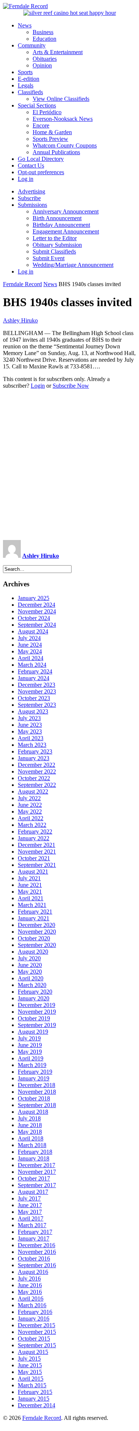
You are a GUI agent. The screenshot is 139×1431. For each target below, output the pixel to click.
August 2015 (33, 1352)
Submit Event (48, 258)
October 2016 (34, 1258)
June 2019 (30, 1045)
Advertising (31, 191)
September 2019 (37, 1025)
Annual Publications (56, 152)
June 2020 (30, 965)
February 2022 (35, 831)
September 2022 (37, 785)
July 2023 (29, 718)
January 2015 (33, 1398)
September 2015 (37, 1345)
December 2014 (36, 1405)
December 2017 (36, 1165)
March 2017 (32, 1225)
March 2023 (32, 745)
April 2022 (30, 818)
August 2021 (33, 871)
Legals (25, 85)
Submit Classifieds (54, 251)
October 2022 (34, 778)
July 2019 (29, 1038)
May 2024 (30, 651)
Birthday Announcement (61, 225)
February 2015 (35, 1392)
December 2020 (36, 925)
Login (38, 385)
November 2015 (37, 1332)
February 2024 (35, 671)
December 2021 (36, 845)
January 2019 (33, 1078)
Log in (25, 179)
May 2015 (30, 1372)
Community (32, 45)
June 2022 (30, 805)
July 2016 (29, 1278)
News (25, 25)
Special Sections (37, 105)
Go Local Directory (41, 159)
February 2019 (35, 1072)
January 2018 (33, 1158)
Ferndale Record (22, 284)
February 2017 (35, 1232)
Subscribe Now (71, 385)
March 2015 (32, 1385)
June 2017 (30, 1205)
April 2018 (30, 1138)
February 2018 (35, 1152)
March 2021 (32, 905)
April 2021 (30, 898)
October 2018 (34, 1098)
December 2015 (36, 1325)
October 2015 (34, 1338)
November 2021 (37, 851)
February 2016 (35, 1312)
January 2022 (33, 838)
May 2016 (30, 1292)
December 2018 (36, 1085)
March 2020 (32, 985)
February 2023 (35, 751)
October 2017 (34, 1178)
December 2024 (36, 605)
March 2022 (32, 825)
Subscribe (29, 198)
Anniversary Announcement (66, 211)
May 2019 (30, 1052)
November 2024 (37, 611)
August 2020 (33, 951)
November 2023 (37, 691)
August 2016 (33, 1272)
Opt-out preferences (41, 172)
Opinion (42, 65)
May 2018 (30, 1132)
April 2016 (30, 1298)
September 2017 (37, 1185)
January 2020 (33, 998)
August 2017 (33, 1192)
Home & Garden (52, 132)
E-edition (28, 79)
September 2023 (37, 705)
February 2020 (35, 991)
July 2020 (29, 958)
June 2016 (30, 1285)
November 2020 (37, 931)
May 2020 (30, 971)
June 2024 (30, 645)
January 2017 (33, 1238)
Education (44, 39)
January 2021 (33, 918)
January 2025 (33, 598)
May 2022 (30, 811)
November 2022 (37, 771)
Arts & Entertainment (58, 52)
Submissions (32, 205)
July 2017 (29, 1198)
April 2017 (30, 1218)
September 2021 (37, 865)
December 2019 (36, 1005)
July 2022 (29, 798)
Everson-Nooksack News (63, 119)
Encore (41, 125)
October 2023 (34, 698)
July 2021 (29, 878)
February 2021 (35, 911)
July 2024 (29, 638)
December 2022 (36, 765)
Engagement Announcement (66, 231)
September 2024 (37, 625)
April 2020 (30, 978)
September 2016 (37, 1265)
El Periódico (47, 112)
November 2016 (37, 1252)
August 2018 (33, 1112)
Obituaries (45, 59)
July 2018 (29, 1118)
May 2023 (30, 731)
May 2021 (30, 891)
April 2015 (30, 1378)
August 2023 (33, 711)
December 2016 (36, 1245)
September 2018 (37, 1105)
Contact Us (31, 165)
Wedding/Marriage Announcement (73, 265)
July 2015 (29, 1358)
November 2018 (37, 1092)
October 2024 (34, 618)
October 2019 (34, 1018)
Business (43, 32)
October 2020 (34, 938)
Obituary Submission (57, 245)
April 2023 (30, 738)
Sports (25, 72)
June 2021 (30, 885)
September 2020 (37, 945)
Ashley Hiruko (20, 320)
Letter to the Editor (55, 238)
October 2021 (34, 858)
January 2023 (33, 758)
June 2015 (30, 1365)
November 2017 (37, 1172)
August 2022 (33, 791)
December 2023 (36, 685)
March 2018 (32, 1145)
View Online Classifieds (61, 99)
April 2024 (30, 658)
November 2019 (37, 1011)
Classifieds (30, 92)
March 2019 (32, 1065)
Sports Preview (50, 139)
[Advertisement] (69, 464)
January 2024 (33, 678)
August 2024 (33, 631)
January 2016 (33, 1318)
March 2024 (32, 665)
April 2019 (30, 1058)
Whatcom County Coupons (65, 145)
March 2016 (32, 1305)
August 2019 (33, 1031)
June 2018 (30, 1125)
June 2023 (30, 725)
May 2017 (30, 1212)
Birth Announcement (57, 218)
